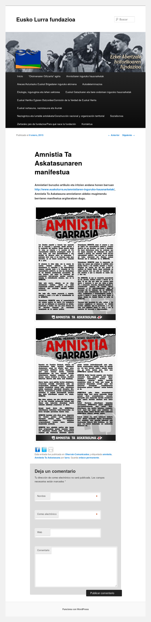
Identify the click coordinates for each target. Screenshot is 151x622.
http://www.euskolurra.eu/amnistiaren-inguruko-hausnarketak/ (75, 189)
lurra (67, 457)
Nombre (41, 496)
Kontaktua (87, 124)
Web (39, 532)
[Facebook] (38, 449)
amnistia (107, 454)
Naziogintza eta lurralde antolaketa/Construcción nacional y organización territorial (60, 116)
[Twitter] (44, 449)
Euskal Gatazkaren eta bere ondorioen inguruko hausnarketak (98, 92)
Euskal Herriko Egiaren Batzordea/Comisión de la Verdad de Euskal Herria (56, 100)
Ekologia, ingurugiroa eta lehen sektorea (38, 92)
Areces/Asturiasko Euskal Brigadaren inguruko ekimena (47, 84)
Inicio (20, 76)
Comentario (43, 550)
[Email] (51, 449)
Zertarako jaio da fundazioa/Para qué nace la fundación (46, 124)
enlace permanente (89, 457)
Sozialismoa (116, 116)
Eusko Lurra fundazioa (45, 19)
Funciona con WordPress (75, 609)
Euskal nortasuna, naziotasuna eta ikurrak (39, 108)
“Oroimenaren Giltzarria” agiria (44, 76)
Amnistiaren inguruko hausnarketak (85, 76)
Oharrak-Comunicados (77, 454)
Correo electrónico (47, 514)
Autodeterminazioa (92, 84)
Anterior (114, 135)
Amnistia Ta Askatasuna (47, 457)
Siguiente (128, 135)
